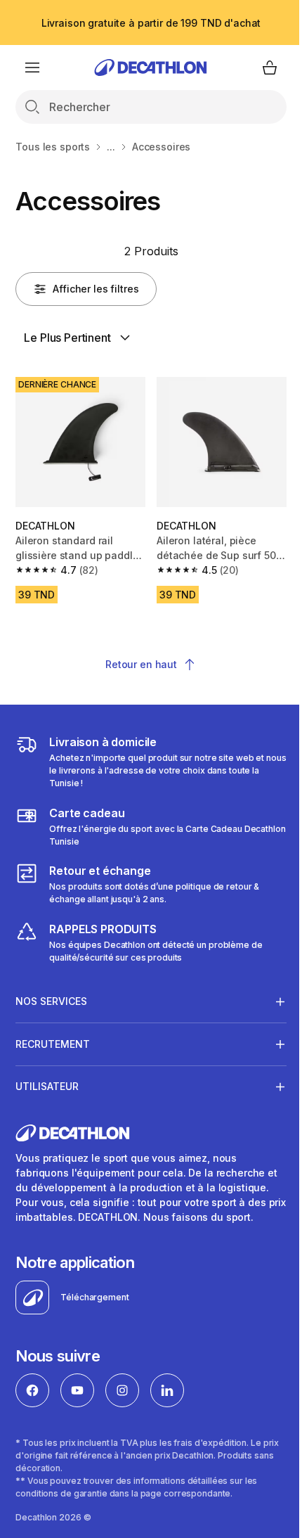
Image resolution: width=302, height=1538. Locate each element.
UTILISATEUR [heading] (47, 1081)
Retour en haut (141, 664)
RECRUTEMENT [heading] (52, 1038)
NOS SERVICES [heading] (51, 995)
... (111, 147)
